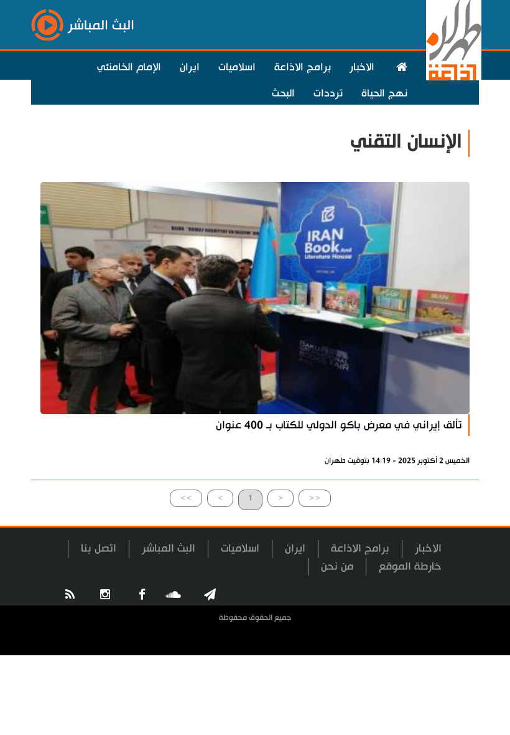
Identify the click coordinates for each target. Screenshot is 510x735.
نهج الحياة (384, 93)
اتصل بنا (98, 548)
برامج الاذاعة (302, 67)
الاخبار (362, 67)
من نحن (337, 566)
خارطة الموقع (410, 566)
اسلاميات (237, 67)
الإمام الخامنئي (129, 67)
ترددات (328, 93)
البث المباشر (168, 548)
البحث (283, 93)
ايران (190, 67)
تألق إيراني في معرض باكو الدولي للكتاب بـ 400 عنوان (339, 425)
